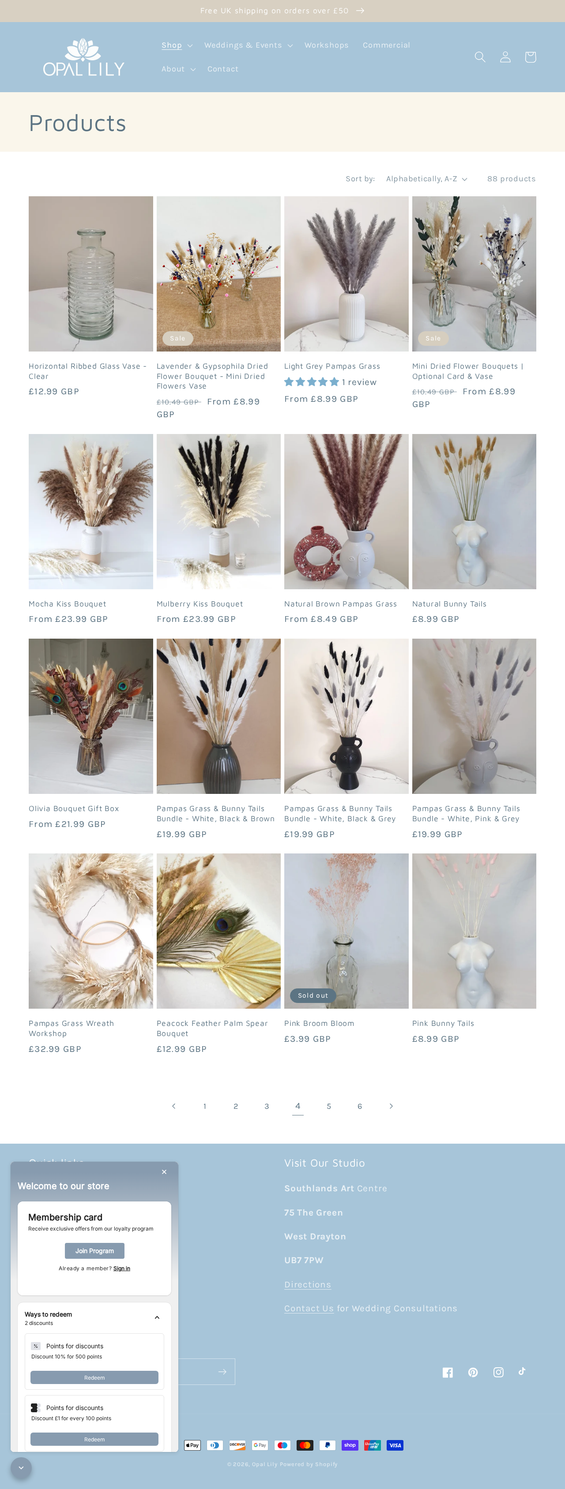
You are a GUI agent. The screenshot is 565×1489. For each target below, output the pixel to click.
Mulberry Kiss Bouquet (200, 603)
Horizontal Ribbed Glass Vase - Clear (88, 371)
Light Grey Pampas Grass (332, 365)
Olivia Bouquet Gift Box (74, 808)
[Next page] (390, 1106)
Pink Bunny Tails (443, 1023)
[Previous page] (174, 1106)
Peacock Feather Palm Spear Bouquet (212, 1028)
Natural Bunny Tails (449, 603)
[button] (176, 45)
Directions (307, 1284)
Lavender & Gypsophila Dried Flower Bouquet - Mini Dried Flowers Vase (212, 375)
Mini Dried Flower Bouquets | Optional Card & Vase (468, 371)
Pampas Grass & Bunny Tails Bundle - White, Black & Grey (340, 813)
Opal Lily (265, 1464)
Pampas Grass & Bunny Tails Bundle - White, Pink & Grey (466, 813)
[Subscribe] (222, 1371)
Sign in (121, 1268)
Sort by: (360, 178)
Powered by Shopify (309, 1464)
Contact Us (309, 1308)
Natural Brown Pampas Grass (340, 603)
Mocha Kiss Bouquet (67, 603)
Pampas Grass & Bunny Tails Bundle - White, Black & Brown (216, 813)
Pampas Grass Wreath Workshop (71, 1028)
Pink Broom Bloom (319, 1023)
